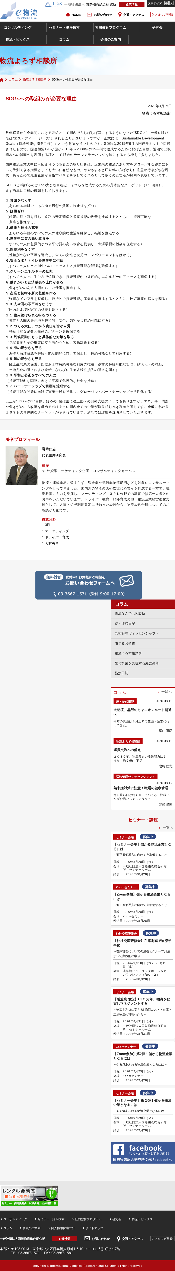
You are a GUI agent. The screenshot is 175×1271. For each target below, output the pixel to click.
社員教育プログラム (110, 27)
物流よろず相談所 (35, 79)
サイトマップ (94, 1228)
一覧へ (166, 691)
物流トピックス (18, 39)
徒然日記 (121, 673)
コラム (64, 39)
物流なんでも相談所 (130, 613)
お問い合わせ (103, 14)
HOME (76, 14)
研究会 (157, 27)
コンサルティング (17, 27)
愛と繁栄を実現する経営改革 (137, 663)
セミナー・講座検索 (64, 27)
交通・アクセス (133, 14)
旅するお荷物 (125, 643)
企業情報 (132, 4)
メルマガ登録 (164, 14)
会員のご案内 (111, 39)
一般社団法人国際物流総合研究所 (22, 1238)
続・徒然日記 (125, 623)
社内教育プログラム (88, 1219)
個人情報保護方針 (63, 1228)
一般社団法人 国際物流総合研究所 (90, 4)
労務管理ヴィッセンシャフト (137, 633)
